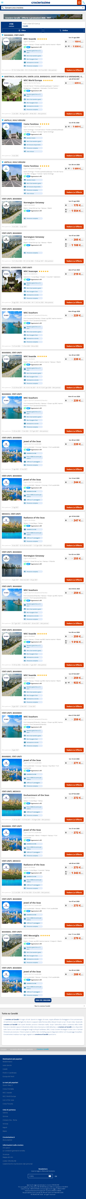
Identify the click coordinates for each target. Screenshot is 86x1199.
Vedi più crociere (43, 1000)
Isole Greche (7, 1065)
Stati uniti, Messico (11, 791)
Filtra (24, 30)
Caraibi (5, 1069)
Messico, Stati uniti (11, 514)
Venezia (5, 1124)
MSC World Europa (9, 1096)
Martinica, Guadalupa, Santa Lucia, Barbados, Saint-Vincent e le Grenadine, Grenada (44, 76)
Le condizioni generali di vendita (14, 1151)
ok (56, 1176)
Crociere (3, 1049)
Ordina (65, 30)
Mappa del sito (8, 1157)
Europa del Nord (8, 1076)
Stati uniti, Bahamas (12, 199)
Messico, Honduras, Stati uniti (17, 267)
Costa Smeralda (8, 1089)
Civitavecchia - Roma (10, 1120)
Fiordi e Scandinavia (9, 1073)
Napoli (5, 1127)
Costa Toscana (8, 1104)
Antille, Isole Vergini (14, 120)
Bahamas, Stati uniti (14, 35)
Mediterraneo (7, 1062)
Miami (5, 1131)
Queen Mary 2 (8, 1085)
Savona (5, 1113)
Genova (5, 1116)
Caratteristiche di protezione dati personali (17, 1164)
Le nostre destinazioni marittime (21, 1049)
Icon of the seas (8, 1100)
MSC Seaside (7, 1093)
